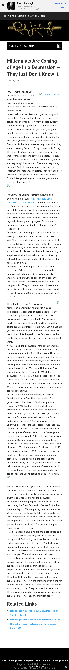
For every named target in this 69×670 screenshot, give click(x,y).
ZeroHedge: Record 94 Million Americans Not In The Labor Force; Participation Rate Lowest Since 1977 (35, 624)
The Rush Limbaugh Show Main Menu (26, 16)
